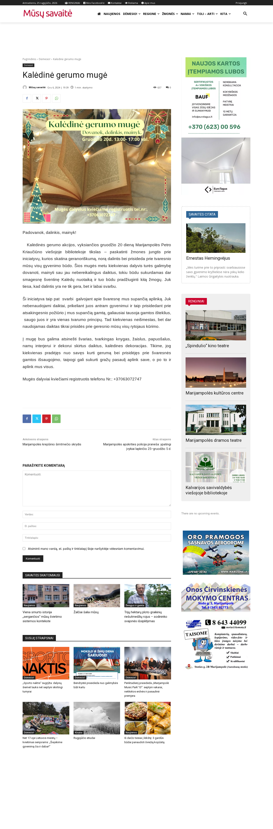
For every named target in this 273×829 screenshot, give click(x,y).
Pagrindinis (29, 59)
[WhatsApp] (56, 98)
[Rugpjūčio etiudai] (97, 718)
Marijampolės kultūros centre (215, 393)
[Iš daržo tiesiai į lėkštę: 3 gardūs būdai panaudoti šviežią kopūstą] (147, 718)
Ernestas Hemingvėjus (208, 258)
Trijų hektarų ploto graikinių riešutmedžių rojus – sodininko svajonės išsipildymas (145, 616)
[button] (245, 14)
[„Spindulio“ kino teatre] (216, 325)
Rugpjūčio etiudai (84, 738)
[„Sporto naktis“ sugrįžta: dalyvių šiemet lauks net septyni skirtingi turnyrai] (46, 663)
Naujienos (29, 605)
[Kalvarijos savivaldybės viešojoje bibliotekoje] (216, 467)
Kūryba (78, 732)
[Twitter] (36, 98)
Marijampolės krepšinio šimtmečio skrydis (52, 444)
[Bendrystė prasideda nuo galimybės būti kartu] (97, 663)
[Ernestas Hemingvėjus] (215, 238)
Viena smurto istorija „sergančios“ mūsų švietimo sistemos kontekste (42, 616)
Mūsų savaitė (37, 87)
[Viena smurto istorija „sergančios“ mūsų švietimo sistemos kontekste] (46, 595)
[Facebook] (27, 98)
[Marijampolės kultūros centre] (216, 372)
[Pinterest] (46, 98)
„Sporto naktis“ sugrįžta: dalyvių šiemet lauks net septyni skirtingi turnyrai (43, 687)
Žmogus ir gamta (135, 605)
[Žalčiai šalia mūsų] (97, 595)
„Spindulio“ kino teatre (207, 345)
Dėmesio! (44, 59)
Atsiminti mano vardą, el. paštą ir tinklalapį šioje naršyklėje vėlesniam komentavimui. (86, 548)
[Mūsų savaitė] (25, 87)
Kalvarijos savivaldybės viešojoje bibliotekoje (209, 490)
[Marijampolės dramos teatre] (216, 420)
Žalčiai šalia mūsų (86, 612)
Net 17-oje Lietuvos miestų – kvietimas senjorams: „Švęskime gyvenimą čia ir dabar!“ (42, 742)
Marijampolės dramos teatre (214, 440)
